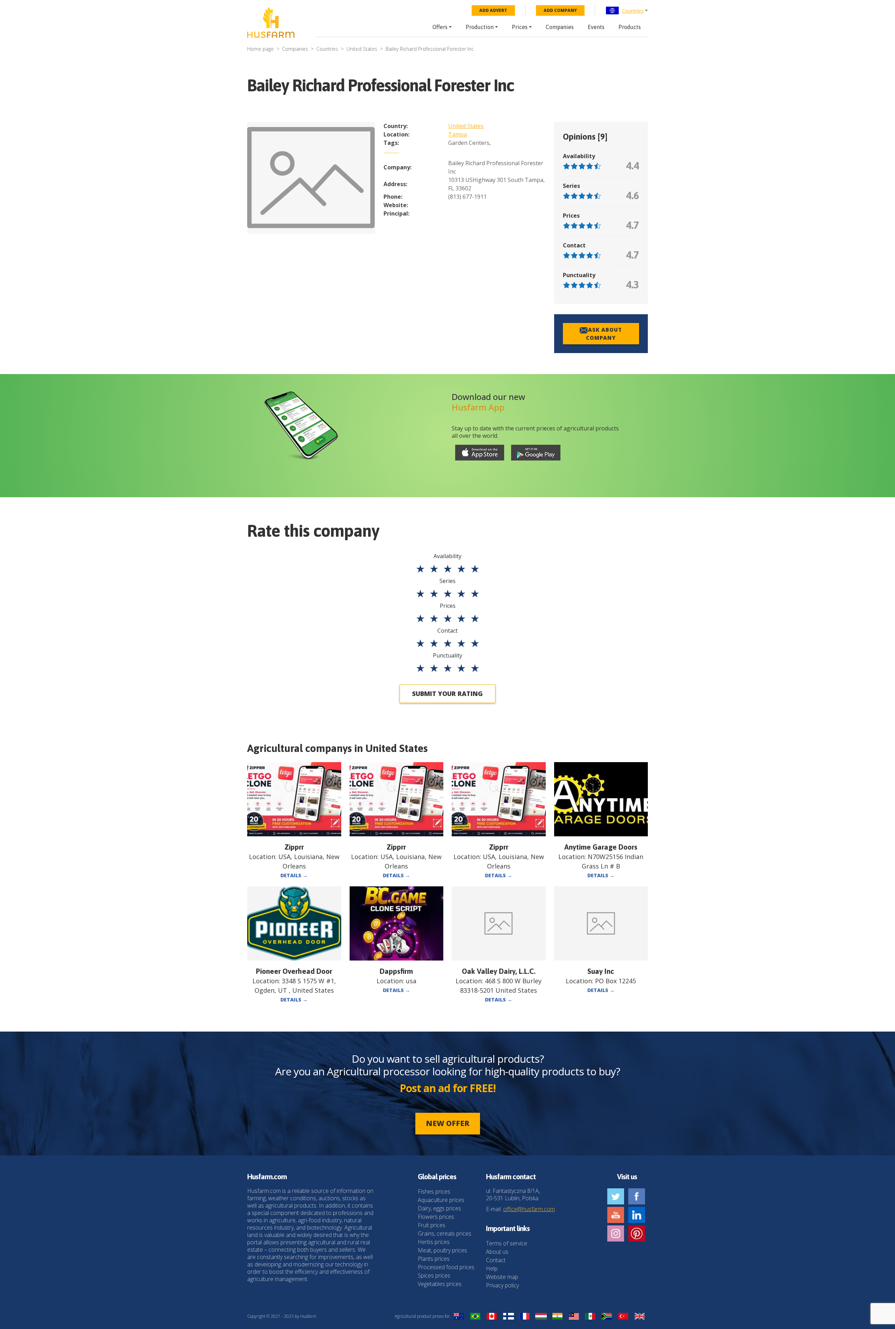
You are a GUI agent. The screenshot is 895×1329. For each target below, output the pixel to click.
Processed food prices (446, 1267)
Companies (560, 27)
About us (497, 1252)
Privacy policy (502, 1285)
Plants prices (434, 1259)
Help (491, 1268)
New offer (448, 1123)
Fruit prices (431, 1225)
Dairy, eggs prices (439, 1208)
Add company (560, 10)
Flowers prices (436, 1217)
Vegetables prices (439, 1284)
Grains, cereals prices (444, 1233)
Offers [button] (440, 27)
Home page (260, 48)
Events (596, 27)
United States (361, 48)
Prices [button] (520, 27)
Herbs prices (434, 1242)
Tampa (457, 134)
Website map (502, 1277)
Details (294, 875)
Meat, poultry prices (442, 1250)
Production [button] (480, 27)
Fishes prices (434, 1191)
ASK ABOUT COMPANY (604, 333)
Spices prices (434, 1275)
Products (629, 27)
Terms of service (506, 1243)
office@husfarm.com (529, 1209)
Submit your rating (447, 693)
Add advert (493, 10)
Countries (633, 10)
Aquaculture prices (441, 1200)
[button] (627, 10)
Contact (496, 1260)
